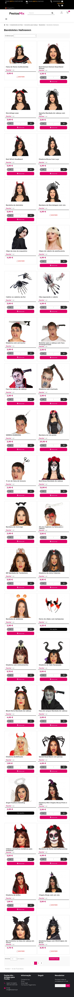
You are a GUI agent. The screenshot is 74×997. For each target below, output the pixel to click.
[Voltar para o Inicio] (4, 25)
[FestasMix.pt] (17, 13)
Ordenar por (9, 36)
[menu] (62, 12)
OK (68, 985)
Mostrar (7, 958)
